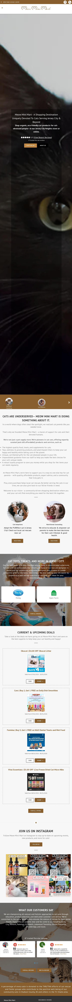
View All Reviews (28, 970)
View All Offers (36, 811)
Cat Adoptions (41, 407)
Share (39, 681)
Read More (17, 541)
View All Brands (35, 614)
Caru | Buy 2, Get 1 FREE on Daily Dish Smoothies (36, 690)
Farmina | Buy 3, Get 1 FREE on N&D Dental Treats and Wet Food (36, 730)
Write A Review (44, 970)
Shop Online (30, 145)
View (30, 681)
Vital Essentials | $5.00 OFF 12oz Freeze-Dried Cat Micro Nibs (36, 769)
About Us (43, 145)
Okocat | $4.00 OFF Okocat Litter (36, 651)
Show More (23, 954)
